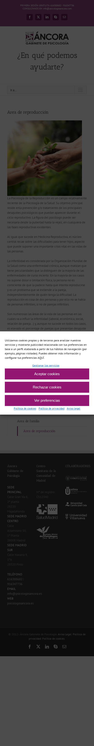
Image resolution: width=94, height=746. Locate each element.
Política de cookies (25, 408)
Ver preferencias (47, 400)
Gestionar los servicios (45, 365)
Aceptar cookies (47, 374)
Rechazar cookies (47, 387)
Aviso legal (73, 408)
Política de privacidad (51, 408)
